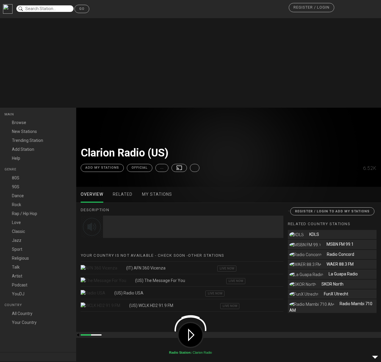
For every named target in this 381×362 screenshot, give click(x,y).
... (162, 168)
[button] (311, 8)
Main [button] (9, 114)
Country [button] (13, 305)
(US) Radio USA (128, 293)
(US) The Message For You (160, 280)
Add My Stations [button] (102, 168)
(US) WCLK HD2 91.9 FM (151, 305)
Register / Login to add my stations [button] (332, 211)
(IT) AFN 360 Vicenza (145, 268)
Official (140, 168)
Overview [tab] (92, 194)
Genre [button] (11, 169)
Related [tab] (122, 194)
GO (82, 9)
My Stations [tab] (157, 194)
